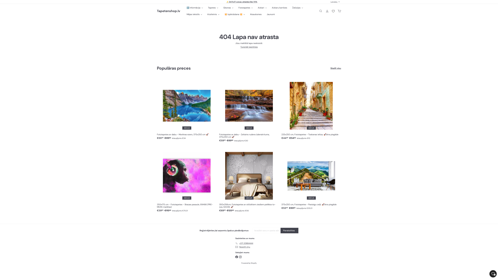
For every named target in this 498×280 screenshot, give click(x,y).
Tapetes (212, 7)
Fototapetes (244, 7)
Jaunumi (271, 14)
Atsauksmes (256, 14)
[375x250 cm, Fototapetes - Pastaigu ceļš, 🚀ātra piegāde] (311, 179)
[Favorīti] (333, 11)
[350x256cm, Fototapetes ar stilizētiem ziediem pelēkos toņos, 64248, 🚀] (249, 180)
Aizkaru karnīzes (279, 7)
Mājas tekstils (193, 14)
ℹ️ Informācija (194, 7)
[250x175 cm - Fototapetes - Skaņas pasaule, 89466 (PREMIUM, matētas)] (187, 180)
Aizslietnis (212, 14)
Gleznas (227, 7)
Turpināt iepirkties (249, 47)
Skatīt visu (335, 68)
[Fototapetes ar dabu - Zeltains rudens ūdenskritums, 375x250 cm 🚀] (249, 110)
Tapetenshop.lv (168, 11)
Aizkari (261, 7)
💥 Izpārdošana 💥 (233, 14)
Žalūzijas (296, 7)
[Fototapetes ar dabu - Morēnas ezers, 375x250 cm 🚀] (187, 109)
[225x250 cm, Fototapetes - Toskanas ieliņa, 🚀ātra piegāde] (311, 109)
